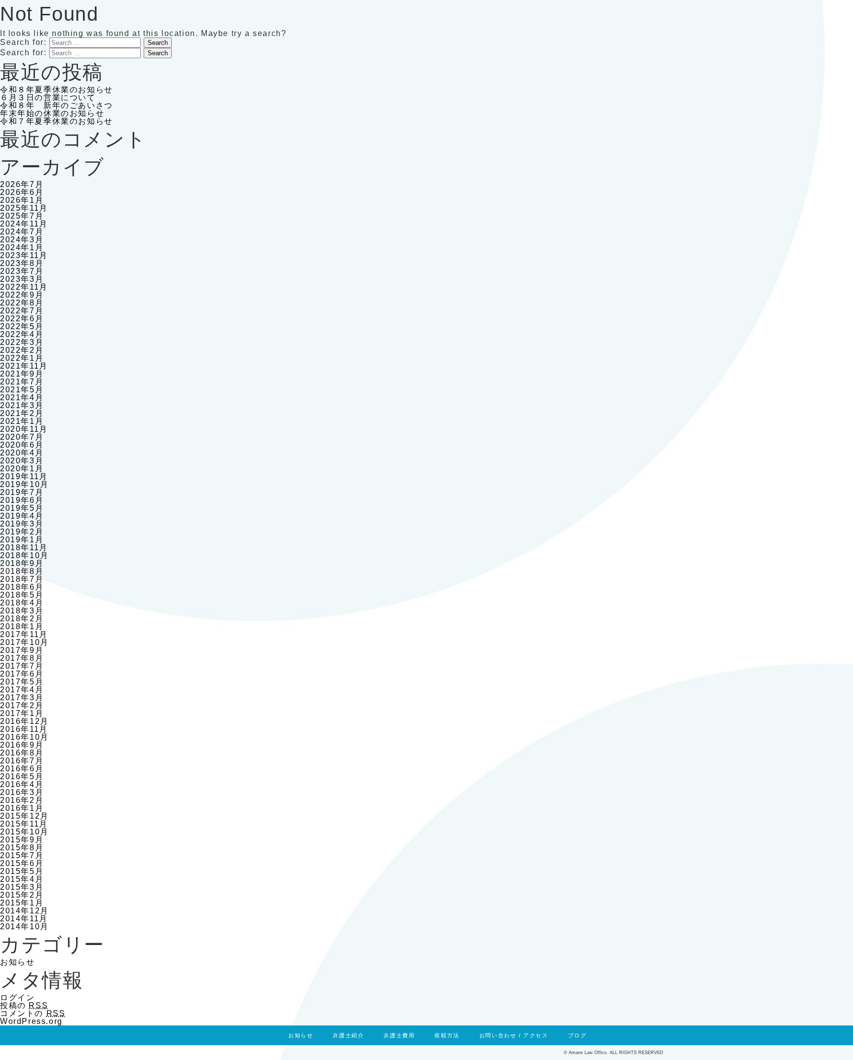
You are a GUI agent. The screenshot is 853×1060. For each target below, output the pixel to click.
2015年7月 (21, 855)
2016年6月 (21, 768)
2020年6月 (21, 445)
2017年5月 (21, 682)
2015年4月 (21, 879)
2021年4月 (21, 397)
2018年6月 (21, 587)
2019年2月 (21, 532)
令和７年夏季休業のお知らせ (56, 121)
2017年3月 (21, 697)
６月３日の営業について (48, 97)
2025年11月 (24, 208)
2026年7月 (21, 184)
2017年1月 (21, 713)
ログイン (17, 997)
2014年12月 (24, 911)
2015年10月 (24, 832)
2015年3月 (21, 887)
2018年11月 (24, 547)
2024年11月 (24, 224)
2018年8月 (21, 571)
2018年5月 (21, 595)
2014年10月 (24, 926)
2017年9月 (21, 650)
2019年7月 (21, 492)
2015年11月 (24, 824)
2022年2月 (21, 350)
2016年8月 (21, 753)
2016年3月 (21, 792)
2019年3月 (21, 524)
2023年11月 (24, 255)
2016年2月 (21, 800)
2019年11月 (24, 476)
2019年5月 (21, 508)
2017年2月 (21, 705)
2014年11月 (24, 918)
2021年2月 (21, 413)
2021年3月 (21, 405)
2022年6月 (21, 318)
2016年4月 (21, 784)
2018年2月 (21, 618)
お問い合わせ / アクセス (513, 1035)
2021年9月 (21, 374)
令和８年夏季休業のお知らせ (56, 89)
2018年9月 (21, 563)
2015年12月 (24, 816)
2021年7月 (21, 382)
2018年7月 (21, 579)
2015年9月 (21, 839)
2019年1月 (21, 539)
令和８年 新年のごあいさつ (56, 105)
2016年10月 (24, 737)
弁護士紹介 (348, 1035)
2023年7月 (21, 271)
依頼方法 (446, 1035)
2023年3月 (21, 279)
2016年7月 (21, 761)
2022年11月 (24, 287)
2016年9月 (21, 745)
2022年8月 (21, 303)
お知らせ (17, 962)
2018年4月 (21, 603)
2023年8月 (21, 263)
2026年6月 (21, 192)
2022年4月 (21, 334)
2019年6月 (21, 500)
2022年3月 (21, 342)
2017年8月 (21, 658)
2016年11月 (24, 729)
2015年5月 (21, 871)
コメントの (32, 1013)
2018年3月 (21, 610)
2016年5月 (21, 776)
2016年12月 (24, 721)
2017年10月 (24, 642)
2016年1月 (21, 808)
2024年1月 (21, 247)
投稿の (24, 1005)
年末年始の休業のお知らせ (52, 113)
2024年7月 (21, 231)
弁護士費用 (399, 1035)
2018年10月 (24, 555)
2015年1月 (21, 903)
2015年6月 (21, 863)
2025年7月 (21, 216)
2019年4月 (21, 516)
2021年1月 (21, 421)
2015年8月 (21, 847)
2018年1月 (21, 626)
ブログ (577, 1035)
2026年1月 (21, 200)
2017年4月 (21, 689)
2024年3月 (21, 239)
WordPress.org (31, 1021)
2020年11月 (24, 429)
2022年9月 (21, 295)
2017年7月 (21, 666)
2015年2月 (21, 895)
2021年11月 (24, 366)
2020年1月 (21, 468)
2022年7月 (21, 310)
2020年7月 (21, 437)
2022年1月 (21, 358)
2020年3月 (21, 460)
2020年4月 (21, 453)
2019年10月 (24, 484)
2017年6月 (21, 674)
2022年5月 (21, 326)
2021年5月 (21, 389)
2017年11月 (24, 634)
